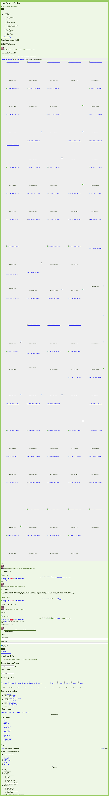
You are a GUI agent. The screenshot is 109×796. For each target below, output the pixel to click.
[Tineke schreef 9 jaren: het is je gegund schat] (5, 683)
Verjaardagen (7, 735)
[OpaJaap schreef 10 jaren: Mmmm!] (54, 683)
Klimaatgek (6, 758)
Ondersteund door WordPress (17, 794)
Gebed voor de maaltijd (10, 40)
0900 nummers (10, 30)
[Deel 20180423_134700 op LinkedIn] (18, 600)
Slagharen (6, 732)
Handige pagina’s (8, 29)
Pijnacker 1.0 (7, 724)
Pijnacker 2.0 (7, 720)
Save (12, 578)
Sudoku (8, 23)
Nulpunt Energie (7, 760)
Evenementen (21, 59)
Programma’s (7, 15)
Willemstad (6, 740)
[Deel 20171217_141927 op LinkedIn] (18, 619)
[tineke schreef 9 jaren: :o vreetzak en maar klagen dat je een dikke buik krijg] (19, 683)
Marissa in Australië (8, 53)
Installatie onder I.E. (11, 26)
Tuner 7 (8, 19)
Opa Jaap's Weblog (10, 3)
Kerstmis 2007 (7, 730)
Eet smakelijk (6, 571)
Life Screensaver (10, 17)
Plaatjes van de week (8, 736)
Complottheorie (10, 31)
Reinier (9, 694)
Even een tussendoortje (15, 698)
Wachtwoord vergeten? (6, 653)
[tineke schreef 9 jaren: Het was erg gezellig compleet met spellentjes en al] (26, 683)
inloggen (59, 577)
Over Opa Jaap (7, 13)
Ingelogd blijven (6, 645)
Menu (2, 9)
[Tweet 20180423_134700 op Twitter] (5, 600)
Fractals (8, 18)
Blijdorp (6, 728)
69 (4, 631)
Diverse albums (7, 739)
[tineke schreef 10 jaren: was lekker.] (40, 683)
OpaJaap (6, 49)
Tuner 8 (8, 21)
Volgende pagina (9, 631)
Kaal (12, 699)
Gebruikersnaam (4, 637)
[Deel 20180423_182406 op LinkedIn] (18, 578)
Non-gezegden (10, 34)
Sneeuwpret (6, 727)
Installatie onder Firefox (12, 25)
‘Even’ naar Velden (11, 703)
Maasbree (6, 723)
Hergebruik (5, 589)
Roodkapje (6, 27)
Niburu (5, 759)
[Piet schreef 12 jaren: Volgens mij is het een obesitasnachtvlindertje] (60, 683)
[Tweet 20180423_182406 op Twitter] (5, 578)
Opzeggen (6, 762)
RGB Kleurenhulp (11, 22)
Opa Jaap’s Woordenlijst (12, 33)
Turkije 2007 (7, 731)
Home (5, 11)
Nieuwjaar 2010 (7, 726)
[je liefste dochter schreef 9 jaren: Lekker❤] (12, 683)
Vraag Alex (6, 764)
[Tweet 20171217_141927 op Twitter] (5, 619)
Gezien (3, 612)
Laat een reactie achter (30, 49)
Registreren (3, 651)
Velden (5, 722)
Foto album (6, 14)
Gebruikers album (8, 738)
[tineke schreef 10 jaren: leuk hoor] (32, 683)
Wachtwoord (4, 641)
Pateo (5, 763)
